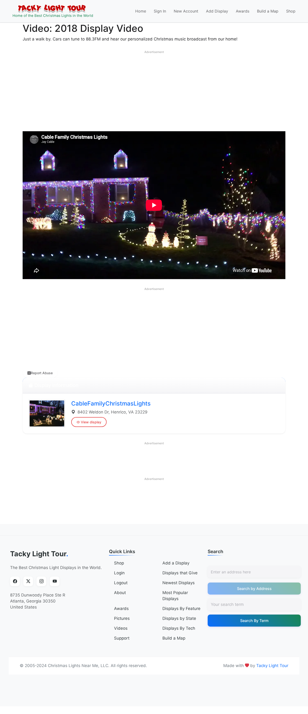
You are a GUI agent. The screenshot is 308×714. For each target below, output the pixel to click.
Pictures (122, 618)
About (120, 592)
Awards (242, 11)
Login (119, 572)
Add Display (217, 11)
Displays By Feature (181, 608)
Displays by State (179, 618)
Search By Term (254, 620)
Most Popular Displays (175, 595)
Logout (121, 582)
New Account (186, 11)
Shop (290, 11)
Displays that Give (180, 572)
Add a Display (175, 563)
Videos (121, 628)
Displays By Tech (178, 628)
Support (121, 638)
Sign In (160, 11)
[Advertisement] (154, 90)
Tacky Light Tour (39, 554)
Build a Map (267, 11)
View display (91, 422)
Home (140, 11)
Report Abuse (42, 373)
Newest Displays (178, 582)
